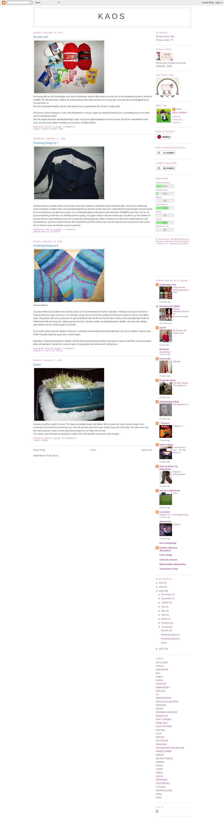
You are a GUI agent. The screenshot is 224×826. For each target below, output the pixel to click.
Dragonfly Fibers (167, 380)
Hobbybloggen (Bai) (169, 402)
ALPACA (160, 666)
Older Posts (146, 450)
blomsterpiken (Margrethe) (172, 564)
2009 (161, 587)
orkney (158, 212)
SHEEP (159, 769)
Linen (175, 493)
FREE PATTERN (163, 698)
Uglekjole (177, 361)
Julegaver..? (178, 426)
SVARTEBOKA (163, 783)
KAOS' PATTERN (164, 726)
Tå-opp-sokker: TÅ (164, 40)
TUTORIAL (161, 787)
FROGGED (161, 705)
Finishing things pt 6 (45, 245)
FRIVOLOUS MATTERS (167, 702)
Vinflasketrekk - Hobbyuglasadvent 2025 (181, 289)
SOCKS (59, 351)
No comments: (70, 438)
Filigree (159, 197)
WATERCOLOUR (164, 790)
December (166, 594)
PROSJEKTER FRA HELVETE (170, 748)
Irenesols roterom (168, 560)
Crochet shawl (161, 190)
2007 (161, 649)
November (166, 598)
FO (48, 232)
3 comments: (70, 127)
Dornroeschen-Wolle (169, 306)
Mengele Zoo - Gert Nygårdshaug (173, 515)
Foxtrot (158, 219)
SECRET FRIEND (49, 129)
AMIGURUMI (162, 670)
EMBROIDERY (163, 687)
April (163, 615)
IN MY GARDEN (163, 719)
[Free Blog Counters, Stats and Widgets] (157, 812)
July (163, 607)
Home (93, 450)
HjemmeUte (165, 522)
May (163, 611)
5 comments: (69, 348)
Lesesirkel (164, 512)
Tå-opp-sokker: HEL (165, 36)
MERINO (160, 737)
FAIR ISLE (160, 691)
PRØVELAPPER (164, 751)
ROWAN (160, 755)
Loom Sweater (161, 204)
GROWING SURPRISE (166, 712)
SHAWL (159, 766)
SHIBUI (159, 773)
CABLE (159, 677)
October (165, 603)
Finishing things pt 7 (45, 142)
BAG (43, 232)
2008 (161, 591)
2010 (161, 583)
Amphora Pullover (163, 183)
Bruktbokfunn (165, 352)
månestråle (165, 359)
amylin (162, 328)
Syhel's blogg (166, 445)
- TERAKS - (165, 423)
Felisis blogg (165, 555)
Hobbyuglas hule (167, 285)
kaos (112, 16)
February (165, 623)
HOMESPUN (162, 716)
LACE (158, 734)
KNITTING (55, 232)
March (164, 619)
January (165, 627)
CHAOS (159, 680)
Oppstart (176, 524)
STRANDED (161, 780)
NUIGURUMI (162, 741)
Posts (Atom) (52, 456)
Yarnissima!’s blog (168, 569)
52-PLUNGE (162, 663)
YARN (61, 129)
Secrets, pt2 (40, 36)
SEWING (160, 762)
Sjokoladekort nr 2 (180, 404)
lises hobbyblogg (167, 543)
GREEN (44, 440)
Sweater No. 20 (162, 226)
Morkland (164, 349)
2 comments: (70, 229)
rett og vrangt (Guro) (169, 491)
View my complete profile (177, 120)
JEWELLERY (162, 723)
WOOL (159, 794)
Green (37, 364)
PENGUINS (161, 744)
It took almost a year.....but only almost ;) (179, 450)
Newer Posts (39, 450)
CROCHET (161, 684)
